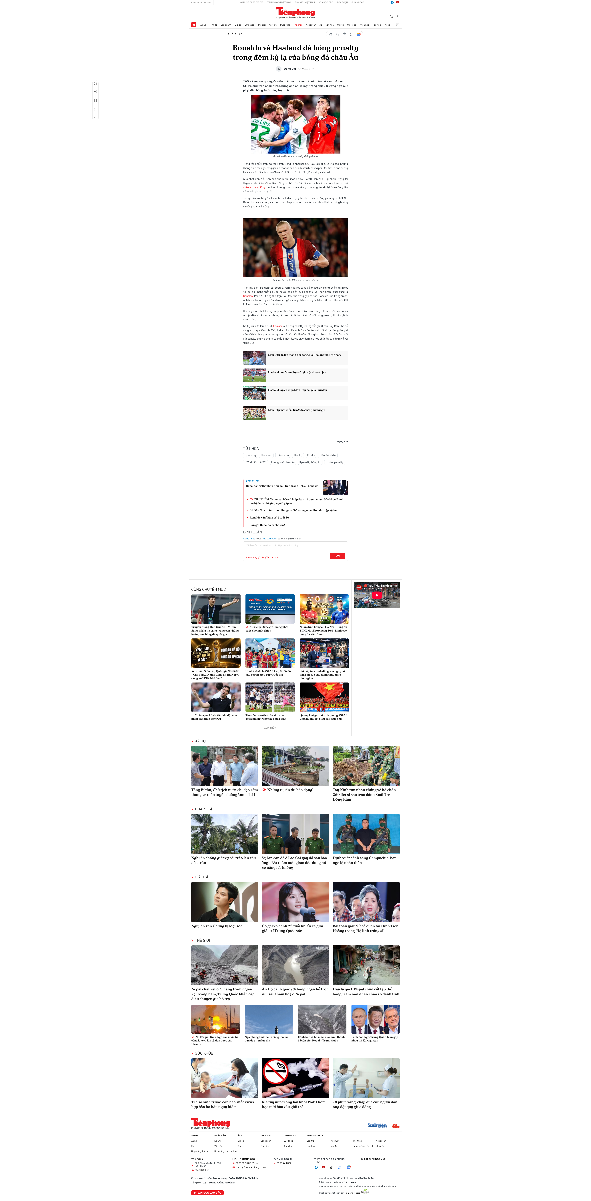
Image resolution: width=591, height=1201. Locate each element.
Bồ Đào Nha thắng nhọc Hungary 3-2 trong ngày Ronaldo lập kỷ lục (293, 510)
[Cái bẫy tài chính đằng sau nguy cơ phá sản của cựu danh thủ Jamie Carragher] (324, 653)
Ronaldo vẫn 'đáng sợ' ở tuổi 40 (269, 517)
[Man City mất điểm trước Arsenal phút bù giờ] (254, 413)
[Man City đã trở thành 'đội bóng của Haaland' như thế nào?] (254, 358)
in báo (345, 34)
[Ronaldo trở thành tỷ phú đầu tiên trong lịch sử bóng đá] (335, 487)
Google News (359, 34)
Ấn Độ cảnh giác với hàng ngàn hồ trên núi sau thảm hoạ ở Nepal (295, 991)
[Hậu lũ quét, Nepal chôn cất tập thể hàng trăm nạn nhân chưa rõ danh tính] (366, 965)
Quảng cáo (358, 2)
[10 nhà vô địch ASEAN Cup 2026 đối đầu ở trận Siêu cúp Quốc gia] (270, 653)
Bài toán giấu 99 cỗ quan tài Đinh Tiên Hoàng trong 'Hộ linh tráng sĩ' (365, 928)
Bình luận (95, 109)
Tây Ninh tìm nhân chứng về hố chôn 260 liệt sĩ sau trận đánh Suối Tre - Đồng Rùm (364, 794)
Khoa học (364, 24)
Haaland (278, 326)
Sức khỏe (249, 24)
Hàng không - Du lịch (363, 1146)
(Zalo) (255, 1163)
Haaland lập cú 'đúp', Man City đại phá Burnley (297, 390)
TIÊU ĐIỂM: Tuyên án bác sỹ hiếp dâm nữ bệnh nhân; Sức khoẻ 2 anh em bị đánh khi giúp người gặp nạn (297, 501)
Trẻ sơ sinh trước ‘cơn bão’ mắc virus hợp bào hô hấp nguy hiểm (222, 1104)
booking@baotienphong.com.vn (251, 1167)
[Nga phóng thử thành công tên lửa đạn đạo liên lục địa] (269, 1019)
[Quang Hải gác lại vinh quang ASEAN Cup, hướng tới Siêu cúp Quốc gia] (324, 697)
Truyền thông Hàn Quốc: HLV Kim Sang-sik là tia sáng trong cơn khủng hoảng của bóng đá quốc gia (215, 630)
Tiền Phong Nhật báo (279, 2)
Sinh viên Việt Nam (305, 2)
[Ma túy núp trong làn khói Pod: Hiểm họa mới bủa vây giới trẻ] (295, 1078)
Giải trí (340, 24)
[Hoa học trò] (396, 1126)
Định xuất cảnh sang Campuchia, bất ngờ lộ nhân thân (364, 860)
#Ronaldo (283, 455)
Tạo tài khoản (269, 538)
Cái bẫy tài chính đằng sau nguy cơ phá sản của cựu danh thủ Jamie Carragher (322, 674)
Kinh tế (213, 24)
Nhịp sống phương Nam (225, 1151)
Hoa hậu (377, 24)
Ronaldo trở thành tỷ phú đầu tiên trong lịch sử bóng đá (282, 486)
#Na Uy (297, 455)
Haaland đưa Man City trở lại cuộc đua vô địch (297, 372)
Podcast (266, 1135)
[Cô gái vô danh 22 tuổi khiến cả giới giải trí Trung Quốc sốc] (295, 902)
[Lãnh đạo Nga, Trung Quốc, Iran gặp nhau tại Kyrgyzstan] (375, 1019)
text (337, 34)
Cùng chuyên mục (208, 589)
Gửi (338, 555)
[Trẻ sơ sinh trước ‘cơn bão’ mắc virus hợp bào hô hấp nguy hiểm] (224, 1078)
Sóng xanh (226, 24)
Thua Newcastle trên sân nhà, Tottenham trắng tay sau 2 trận (265, 716)
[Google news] (350, 1167)
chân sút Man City (254, 187)
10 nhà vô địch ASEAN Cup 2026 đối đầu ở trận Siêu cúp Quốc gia (268, 672)
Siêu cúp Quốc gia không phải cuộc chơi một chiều (266, 628)
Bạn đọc (334, 1146)
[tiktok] (333, 1167)
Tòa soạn (342, 2)
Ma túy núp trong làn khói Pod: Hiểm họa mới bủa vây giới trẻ (294, 1104)
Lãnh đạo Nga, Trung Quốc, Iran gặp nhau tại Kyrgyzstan (374, 1038)
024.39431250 (202, 1170)
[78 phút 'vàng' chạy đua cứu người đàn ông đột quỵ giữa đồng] (366, 1078)
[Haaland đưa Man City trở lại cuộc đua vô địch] (254, 375)
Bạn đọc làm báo (209, 1192)
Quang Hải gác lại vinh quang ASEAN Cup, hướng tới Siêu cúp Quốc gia (324, 716)
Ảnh (239, 1135)
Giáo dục (351, 24)
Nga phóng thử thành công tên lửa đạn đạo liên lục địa (267, 1038)
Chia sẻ (95, 92)
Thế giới (262, 24)
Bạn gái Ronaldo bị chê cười (267, 525)
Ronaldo (248, 296)
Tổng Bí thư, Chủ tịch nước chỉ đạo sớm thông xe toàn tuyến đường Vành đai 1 (224, 792)
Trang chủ (193, 24)
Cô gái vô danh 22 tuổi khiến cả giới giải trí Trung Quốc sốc (292, 928)
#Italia (311, 455)
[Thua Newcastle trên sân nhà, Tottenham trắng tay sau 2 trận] (270, 697)
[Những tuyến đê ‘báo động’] (295, 766)
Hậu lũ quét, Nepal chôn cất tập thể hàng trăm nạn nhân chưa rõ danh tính (366, 991)
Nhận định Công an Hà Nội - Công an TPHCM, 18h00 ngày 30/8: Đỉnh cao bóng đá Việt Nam (323, 630)
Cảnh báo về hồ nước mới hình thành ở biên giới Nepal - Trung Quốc (321, 1038)
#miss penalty (335, 462)
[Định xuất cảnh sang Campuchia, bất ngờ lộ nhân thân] (366, 834)
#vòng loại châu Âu (283, 462)
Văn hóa (330, 24)
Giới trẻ (273, 24)
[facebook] (392, 2)
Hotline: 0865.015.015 (251, 2)
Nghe (95, 83)
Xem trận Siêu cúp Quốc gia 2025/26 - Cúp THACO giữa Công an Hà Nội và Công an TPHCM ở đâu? (215, 674)
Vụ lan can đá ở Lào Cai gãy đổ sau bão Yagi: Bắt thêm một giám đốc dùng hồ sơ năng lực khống (294, 862)
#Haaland (266, 455)
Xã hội (203, 24)
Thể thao (297, 24)
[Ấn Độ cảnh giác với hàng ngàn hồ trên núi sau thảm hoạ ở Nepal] (295, 965)
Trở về (95, 118)
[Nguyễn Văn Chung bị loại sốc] (224, 902)
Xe (321, 24)
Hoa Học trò (326, 2)
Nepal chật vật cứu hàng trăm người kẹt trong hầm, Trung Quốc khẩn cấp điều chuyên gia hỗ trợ (222, 994)
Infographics (315, 1135)
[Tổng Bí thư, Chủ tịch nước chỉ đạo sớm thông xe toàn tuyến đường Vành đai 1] (224, 766)
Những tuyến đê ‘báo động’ (290, 789)
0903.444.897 (284, 1163)
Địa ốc (238, 24)
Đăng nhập (249, 538)
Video (387, 24)
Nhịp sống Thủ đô (200, 1151)
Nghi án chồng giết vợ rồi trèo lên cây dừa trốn (223, 860)
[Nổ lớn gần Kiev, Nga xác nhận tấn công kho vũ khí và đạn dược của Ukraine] (215, 1019)
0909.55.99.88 (243, 1163)
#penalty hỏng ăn (310, 462)
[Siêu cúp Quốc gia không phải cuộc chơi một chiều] (270, 609)
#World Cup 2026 (255, 462)
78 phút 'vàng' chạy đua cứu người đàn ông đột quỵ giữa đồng (365, 1104)
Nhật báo (220, 1135)
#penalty (250, 455)
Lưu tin (95, 100)
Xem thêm (397, 24)
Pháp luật (285, 24)
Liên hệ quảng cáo (243, 1159)
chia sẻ (330, 34)
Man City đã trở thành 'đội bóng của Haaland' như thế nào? (304, 354)
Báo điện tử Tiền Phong (295, 12)
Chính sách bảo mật (373, 1159)
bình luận (352, 34)
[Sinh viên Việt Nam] (377, 1126)
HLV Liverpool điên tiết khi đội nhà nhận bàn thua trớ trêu (214, 716)
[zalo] (341, 1167)
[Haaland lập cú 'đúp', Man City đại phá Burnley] (254, 393)
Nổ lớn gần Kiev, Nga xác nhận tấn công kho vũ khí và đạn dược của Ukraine (215, 1040)
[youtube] (398, 2)
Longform (290, 1135)
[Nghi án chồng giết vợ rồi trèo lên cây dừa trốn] (224, 834)
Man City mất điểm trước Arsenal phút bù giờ (296, 410)
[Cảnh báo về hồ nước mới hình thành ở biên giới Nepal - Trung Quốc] (322, 1019)
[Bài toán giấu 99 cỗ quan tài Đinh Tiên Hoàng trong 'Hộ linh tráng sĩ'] (366, 902)
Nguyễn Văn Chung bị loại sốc (216, 926)
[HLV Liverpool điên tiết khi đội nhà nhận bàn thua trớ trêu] (216, 697)
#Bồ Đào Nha (328, 455)
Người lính (311, 24)
